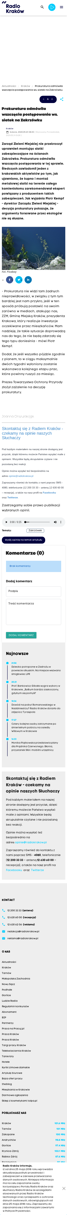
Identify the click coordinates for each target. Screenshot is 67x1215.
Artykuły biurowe (12, 1073)
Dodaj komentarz (21, 635)
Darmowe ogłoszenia (15, 1095)
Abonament (9, 1012)
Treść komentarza (21, 603)
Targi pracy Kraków (14, 1045)
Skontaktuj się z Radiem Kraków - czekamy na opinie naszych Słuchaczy (32, 433)
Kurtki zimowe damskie (16, 1067)
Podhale (7, 990)
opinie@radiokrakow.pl (21, 476)
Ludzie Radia (10, 1001)
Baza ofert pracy (12, 1078)
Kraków (25, 86)
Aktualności (9, 86)
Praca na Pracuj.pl (13, 1029)
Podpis (13, 591)
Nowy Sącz (8, 984)
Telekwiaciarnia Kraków (16, 1051)
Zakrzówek (35, 530)
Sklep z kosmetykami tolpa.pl (19, 1101)
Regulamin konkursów (15, 1006)
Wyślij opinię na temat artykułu (23, 540)
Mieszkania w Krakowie (16, 1090)
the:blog (7, 1084)
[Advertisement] (33, 50)
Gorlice (6, 995)
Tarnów (6, 973)
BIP (4, 1017)
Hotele (6, 1062)
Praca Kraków (10, 1034)
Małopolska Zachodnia (16, 979)
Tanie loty (8, 1056)
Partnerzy (8, 1023)
